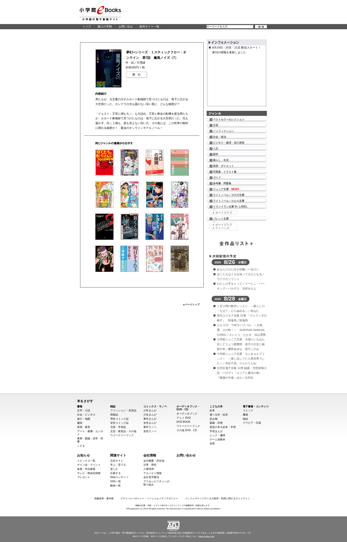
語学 (215, 154)
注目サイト (116, 460)
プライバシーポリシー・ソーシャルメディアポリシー (149, 498)
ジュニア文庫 (226, 189)
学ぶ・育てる (118, 464)
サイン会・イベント (89, 464)
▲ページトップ (191, 304)
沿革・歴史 (149, 464)
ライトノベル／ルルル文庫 (228, 200)
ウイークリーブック (122, 435)
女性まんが (149, 422)
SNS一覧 (115, 481)
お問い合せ (126, 26)
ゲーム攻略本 (217, 439)
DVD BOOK (183, 421)
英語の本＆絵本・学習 (223, 427)
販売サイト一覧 (149, 26)
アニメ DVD (184, 417)
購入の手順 (105, 26)
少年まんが (149, 410)
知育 (212, 443)
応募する (115, 473)
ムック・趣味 (217, 435)
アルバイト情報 (152, 473)
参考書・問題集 (222, 183)
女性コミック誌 (119, 422)
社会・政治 (219, 136)
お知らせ (83, 455)
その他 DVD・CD (187, 430)
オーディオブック (187, 413)
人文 (215, 148)
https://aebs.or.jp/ (206, 536)
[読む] (137, 74)
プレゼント (83, 477)
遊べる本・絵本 (219, 414)
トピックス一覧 (86, 460)
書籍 (79, 406)
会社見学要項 (151, 477)
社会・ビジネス (86, 414)
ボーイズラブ (223, 212)
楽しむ (114, 468)
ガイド (217, 177)
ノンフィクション (223, 130)
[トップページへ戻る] (100, 13)
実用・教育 (83, 427)
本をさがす (85, 401)
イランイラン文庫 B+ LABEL (230, 206)
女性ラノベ (149, 431)
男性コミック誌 (119, 418)
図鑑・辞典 (216, 422)
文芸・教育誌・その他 (123, 431)
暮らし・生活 (221, 160)
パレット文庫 (221, 218)
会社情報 (149, 455)
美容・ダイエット (223, 165)
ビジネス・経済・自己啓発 (228, 142)
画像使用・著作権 (103, 498)
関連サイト (118, 455)
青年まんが (149, 418)
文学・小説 (83, 410)
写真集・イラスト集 (225, 171)
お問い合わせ (186, 455)
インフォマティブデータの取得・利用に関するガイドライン (217, 498)
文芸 (215, 125)
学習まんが (216, 431)
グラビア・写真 (252, 422)
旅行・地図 (83, 418)
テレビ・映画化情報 (89, 473)
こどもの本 (216, 406)
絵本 (212, 410)
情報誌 (114, 414)
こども (81, 445)
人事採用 (148, 468)
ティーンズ (222, 228)
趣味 (79, 422)
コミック (248, 410)
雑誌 (112, 406)
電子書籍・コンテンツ (256, 406)
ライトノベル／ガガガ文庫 (228, 194)
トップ (87, 26)
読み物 (213, 418)
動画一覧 (115, 485)
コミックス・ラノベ (155, 406)
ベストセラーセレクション (228, 119)
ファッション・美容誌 (123, 410)
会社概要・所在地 (153, 460)
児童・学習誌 (118, 427)
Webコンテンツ (119, 477)
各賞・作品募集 (86, 468)
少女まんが (149, 414)
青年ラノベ (149, 427)
